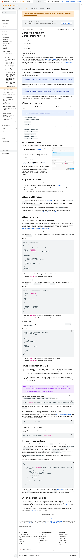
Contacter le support (63, 534)
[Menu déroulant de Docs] (24, 1)
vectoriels (29, 64)
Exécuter (33, 8)
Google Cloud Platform (56, 550)
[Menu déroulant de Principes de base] (16, 8)
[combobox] (39, 1)
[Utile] (71, 29)
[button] (7, 20)
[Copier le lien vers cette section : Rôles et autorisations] (43, 103)
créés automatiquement (51, 59)
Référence (42, 8)
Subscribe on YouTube (43, 540)
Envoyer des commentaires (67, 32)
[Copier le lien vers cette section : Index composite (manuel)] (38, 280)
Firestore (16, 5)
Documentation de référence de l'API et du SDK (28, 537)
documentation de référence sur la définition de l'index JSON (42, 211)
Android (35, 550)
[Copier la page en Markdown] (44, 36)
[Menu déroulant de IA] (21, 8)
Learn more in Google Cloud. (30, 15)
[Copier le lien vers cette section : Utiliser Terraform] (39, 217)
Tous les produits (67, 550)
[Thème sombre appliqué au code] (73, 241)
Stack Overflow (62, 536)
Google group (62, 538)
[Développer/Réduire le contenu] (30, 40)
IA (19, 8)
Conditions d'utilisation (23, 555)
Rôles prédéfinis (47, 113)
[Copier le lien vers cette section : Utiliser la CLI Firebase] (43, 197)
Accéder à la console (70, 1)
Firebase (23, 29)
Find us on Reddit (42, 536)
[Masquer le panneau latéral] (15, 555)
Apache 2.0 (29, 522)
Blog (62, 1)
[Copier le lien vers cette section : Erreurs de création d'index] (48, 498)
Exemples (49, 8)
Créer (14, 1)
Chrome (41, 550)
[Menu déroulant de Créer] (17, 1)
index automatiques (67, 62)
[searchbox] (9, 12)
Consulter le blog (42, 534)
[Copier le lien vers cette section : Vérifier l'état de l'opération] (44, 427)
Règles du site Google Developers (52, 522)
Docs (21, 1)
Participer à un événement (44, 542)
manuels (23, 64)
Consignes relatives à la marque (65, 542)
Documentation (6, 5)
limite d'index (68, 504)
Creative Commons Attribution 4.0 (55, 521)
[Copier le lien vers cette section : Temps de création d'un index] (50, 366)
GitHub (20, 543)
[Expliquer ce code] (71, 241)
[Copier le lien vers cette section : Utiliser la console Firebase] (44, 143)
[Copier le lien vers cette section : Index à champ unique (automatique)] (45, 232)
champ (50, 444)
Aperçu (3, 8)
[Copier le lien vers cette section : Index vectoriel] (32, 321)
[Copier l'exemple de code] (73, 421)
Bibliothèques (22, 541)
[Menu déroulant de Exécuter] (37, 8)
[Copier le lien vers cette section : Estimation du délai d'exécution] (47, 441)
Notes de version (62, 540)
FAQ (60, 544)
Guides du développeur (24, 534)
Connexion (79, 1)
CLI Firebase (49, 200)
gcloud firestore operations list (63, 414)
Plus (28, 1)
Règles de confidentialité (35, 555)
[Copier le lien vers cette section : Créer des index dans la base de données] (55, 221)
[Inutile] (73, 29)
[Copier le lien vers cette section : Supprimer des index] (42, 179)
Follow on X (41, 538)
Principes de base (11, 8)
